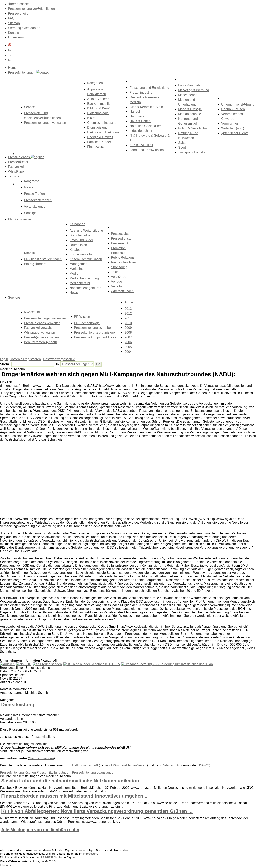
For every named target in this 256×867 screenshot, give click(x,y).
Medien (75, 273)
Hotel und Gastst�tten (146, 126)
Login (4, 359)
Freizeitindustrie (141, 92)
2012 (128, 313)
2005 (128, 347)
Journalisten (78, 245)
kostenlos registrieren (25, 359)
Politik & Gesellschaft (193, 128)
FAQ (11, 18)
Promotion (118, 248)
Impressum (16, 37)
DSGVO (203, 765)
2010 (128, 323)
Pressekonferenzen (38, 200)
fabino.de (6, 865)
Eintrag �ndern (35, 264)
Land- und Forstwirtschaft (147, 150)
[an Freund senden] (47, 664)
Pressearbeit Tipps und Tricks (95, 337)
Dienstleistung (97, 127)
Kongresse (31, 181)
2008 (128, 332)
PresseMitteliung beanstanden (93, 772)
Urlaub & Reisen (233, 109)
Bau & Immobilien (99, 103)
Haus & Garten (140, 121)
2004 (128, 351)
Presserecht (119, 243)
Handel (135, 111)
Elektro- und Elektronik (103, 132)
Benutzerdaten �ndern (40, 342)
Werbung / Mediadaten (24, 28)
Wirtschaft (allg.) (232, 128)
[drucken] (7, 664)
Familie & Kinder (99, 142)
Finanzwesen (96, 146)
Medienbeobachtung (84, 278)
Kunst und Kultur (141, 145)
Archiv (129, 302)
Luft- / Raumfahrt (190, 85)
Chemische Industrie (101, 122)
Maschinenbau (188, 95)
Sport (182, 147)
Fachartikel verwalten (39, 327)
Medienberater (80, 283)
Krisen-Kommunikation (86, 259)
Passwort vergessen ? (59, 359)
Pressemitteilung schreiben (93, 327)
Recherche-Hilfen (123, 262)
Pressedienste (121, 238)
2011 (128, 318)
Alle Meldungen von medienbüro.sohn (40, 829)
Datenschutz (171, 765)
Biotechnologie (98, 113)
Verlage (116, 281)
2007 (128, 337)
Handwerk (137, 116)
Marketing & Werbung (193, 90)
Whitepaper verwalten (39, 332)
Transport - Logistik (191, 152)
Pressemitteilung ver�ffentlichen (31, 8)
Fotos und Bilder (81, 240)
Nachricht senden (41, 758)
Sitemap (14, 23)
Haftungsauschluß (85, 765)
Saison (183, 142)
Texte (115, 272)
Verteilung (118, 286)
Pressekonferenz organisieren (95, 332)
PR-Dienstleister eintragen (43, 259)
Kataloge (76, 249)
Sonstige (30, 213)
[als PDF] (23, 664)
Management (79, 264)
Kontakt (13, 32)
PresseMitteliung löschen (18, 772)
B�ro (91, 118)
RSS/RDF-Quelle (51, 857)
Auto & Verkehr (98, 99)
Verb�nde (118, 276)
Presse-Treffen (34, 193)
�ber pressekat (19, 4)
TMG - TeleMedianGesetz (129, 765)
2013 (128, 308)
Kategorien (95, 83)
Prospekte (118, 252)
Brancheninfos (80, 235)
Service (29, 252)
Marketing (77, 268)
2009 (128, 327)
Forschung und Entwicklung (149, 87)
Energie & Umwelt (100, 137)
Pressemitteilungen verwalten (45, 122)
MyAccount (32, 312)
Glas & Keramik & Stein (146, 106)
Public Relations (122, 257)
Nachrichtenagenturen (85, 288)
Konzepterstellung (82, 254)
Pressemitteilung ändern (54, 772)
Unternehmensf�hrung (237, 104)
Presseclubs (120, 233)
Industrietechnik (141, 130)
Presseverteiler (18, 13)
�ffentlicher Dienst (234, 133)
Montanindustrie (189, 114)
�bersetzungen (122, 291)
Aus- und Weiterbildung (86, 230)
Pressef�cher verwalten (41, 337)
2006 (128, 342)
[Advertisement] (60, 480)
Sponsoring (119, 267)
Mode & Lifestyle (190, 109)
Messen (29, 187)
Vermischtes (230, 123)
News (74, 292)
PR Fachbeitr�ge (87, 323)
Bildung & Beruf (98, 108)
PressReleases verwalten (42, 323)
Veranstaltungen (35, 206)
